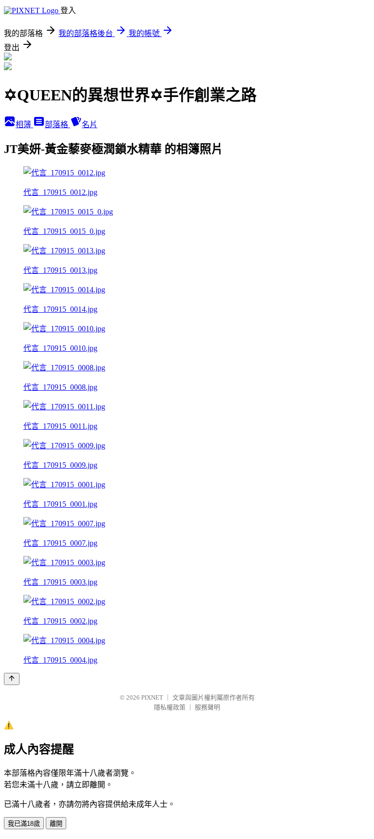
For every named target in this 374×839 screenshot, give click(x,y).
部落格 (57, 124)
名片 (89, 124)
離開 (56, 823)
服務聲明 (207, 707)
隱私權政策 (170, 707)
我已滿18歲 (24, 823)
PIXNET (152, 697)
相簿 (24, 124)
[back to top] (11, 679)
